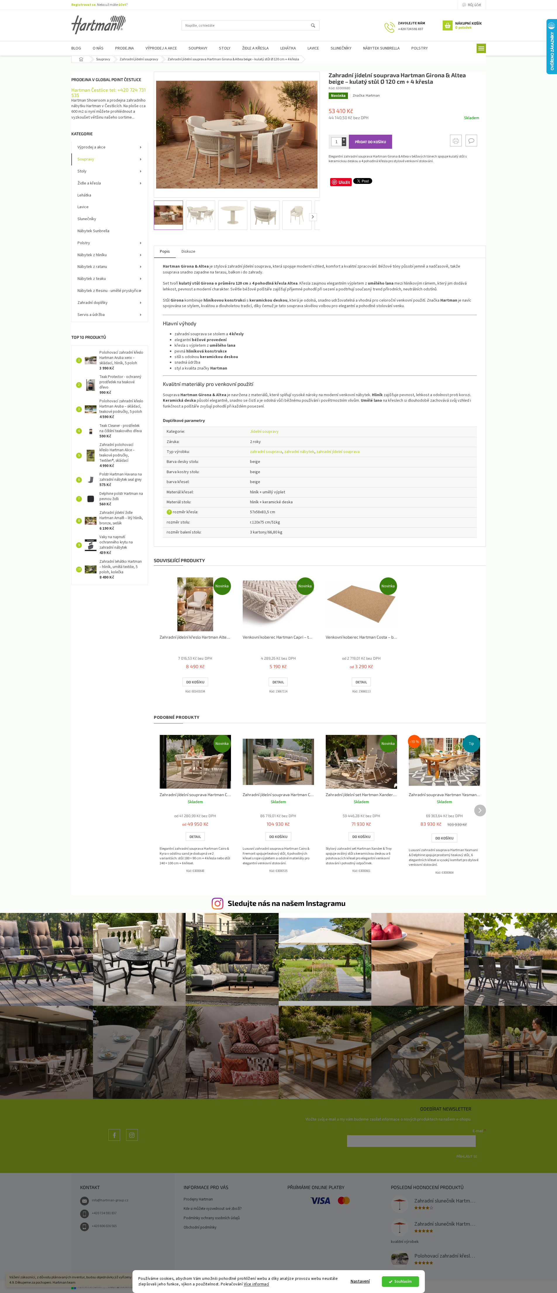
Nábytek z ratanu (92, 267)
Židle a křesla (89, 183)
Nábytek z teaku (91, 279)
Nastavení (360, 1281)
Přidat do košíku (370, 142)
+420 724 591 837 (104, 1213)
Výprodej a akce (91, 147)
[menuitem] (76, 48)
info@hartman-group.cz (110, 1200)
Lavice (83, 207)
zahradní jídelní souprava (338, 452)
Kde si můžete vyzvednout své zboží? (213, 1208)
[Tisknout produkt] (456, 140)
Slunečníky (86, 219)
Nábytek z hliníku (92, 255)
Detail (278, 682)
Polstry (83, 243)
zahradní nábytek (299, 452)
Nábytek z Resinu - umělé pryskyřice (109, 291)
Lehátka (84, 195)
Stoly (82, 171)
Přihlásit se (466, 1156)
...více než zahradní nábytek (114, 1140)
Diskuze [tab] (188, 251)
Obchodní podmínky (200, 1227)
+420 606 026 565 (104, 1226)
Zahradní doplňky (92, 303)
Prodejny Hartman (198, 1199)
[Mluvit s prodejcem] (471, 140)
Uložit (344, 182)
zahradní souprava (266, 452)
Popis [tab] (165, 251)
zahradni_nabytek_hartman (132, 1140)
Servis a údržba (91, 315)
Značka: (366, 95)
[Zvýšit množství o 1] (344, 139)
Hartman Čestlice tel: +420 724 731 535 (108, 92)
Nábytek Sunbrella (93, 231)
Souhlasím (403, 1281)
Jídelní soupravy (264, 432)
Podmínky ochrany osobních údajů (212, 1218)
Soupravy (85, 159)
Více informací (256, 1284)
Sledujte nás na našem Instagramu (287, 903)
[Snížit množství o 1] (344, 144)
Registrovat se (83, 4)
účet (122, 4)
